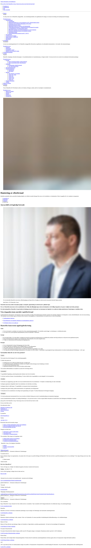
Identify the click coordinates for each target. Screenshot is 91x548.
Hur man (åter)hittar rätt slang (9, 427)
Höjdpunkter (8, 38)
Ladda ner (12, 318)
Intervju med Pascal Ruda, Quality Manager (18, 61)
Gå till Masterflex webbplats (6, 512)
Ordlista (7, 82)
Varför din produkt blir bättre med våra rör (12, 425)
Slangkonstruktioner (10, 68)
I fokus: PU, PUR (12, 74)
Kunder (2, 355)
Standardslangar (9, 20)
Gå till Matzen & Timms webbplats (8, 526)
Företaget (5, 84)
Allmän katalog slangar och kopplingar (11, 438)
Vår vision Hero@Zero (13, 66)
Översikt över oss (7, 19)
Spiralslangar (11, 70)
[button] (6, 6)
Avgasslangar (11, 21)
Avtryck (5, 447)
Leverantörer (3, 371)
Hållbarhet (8, 64)
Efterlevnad (8, 95)
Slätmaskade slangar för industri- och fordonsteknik (19, 26)
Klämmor (8, 47)
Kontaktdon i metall (10, 49)
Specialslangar (9, 34)
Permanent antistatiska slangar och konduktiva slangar (20, 31)
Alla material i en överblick (14, 73)
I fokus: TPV (11, 78)
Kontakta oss (8, 96)
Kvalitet (7, 60)
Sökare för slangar (7, 83)
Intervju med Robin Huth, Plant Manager (17, 62)
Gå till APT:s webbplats (6, 546)
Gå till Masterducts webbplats (7, 519)
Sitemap (5, 445)
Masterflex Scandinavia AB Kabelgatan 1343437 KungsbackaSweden (6, 409)
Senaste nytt (8, 92)
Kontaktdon (5, 40)
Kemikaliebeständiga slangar (15, 25)
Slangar (4, 13)
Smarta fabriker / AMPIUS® (12, 37)
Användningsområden (8, 52)
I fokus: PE (11, 76)
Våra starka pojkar (7, 432)
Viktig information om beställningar (8, 1)
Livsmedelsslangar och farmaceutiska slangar (18, 28)
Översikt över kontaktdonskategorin (10, 441)
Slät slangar (11, 71)
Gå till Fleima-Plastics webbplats (7, 540)
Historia (7, 93)
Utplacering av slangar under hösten (10, 431)
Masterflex (5, 199)
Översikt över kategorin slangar (9, 439)
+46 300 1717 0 (4, 420)
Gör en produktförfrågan (6, 480)
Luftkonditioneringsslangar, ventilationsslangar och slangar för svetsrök (23, 27)
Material (7, 72)
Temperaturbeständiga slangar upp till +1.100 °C (19, 33)
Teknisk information (10, 80)
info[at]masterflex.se (5, 415)
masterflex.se (6, 198)
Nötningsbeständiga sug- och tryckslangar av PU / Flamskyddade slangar (24, 22)
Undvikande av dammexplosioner (10, 434)
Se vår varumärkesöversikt (6, 506)
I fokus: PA (11, 79)
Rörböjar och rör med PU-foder (12, 51)
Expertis (5, 53)
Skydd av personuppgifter (8, 446)
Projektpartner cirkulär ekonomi (15, 65)
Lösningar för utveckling (11, 35)
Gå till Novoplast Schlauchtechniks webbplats (10, 533)
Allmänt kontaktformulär (16, 480)
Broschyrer (8, 39)
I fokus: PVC (11, 77)
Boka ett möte (3, 473)
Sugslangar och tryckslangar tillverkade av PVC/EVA (20, 23)
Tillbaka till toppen (4, 450)
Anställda (3, 379)
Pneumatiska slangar (13, 32)
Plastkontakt (8, 48)
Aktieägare (3, 393)
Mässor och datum (10, 91)
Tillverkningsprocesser (10, 67)
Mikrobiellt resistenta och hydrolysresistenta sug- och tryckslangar (22, 29)
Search (2, 497)
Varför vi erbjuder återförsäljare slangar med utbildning (14, 424)
